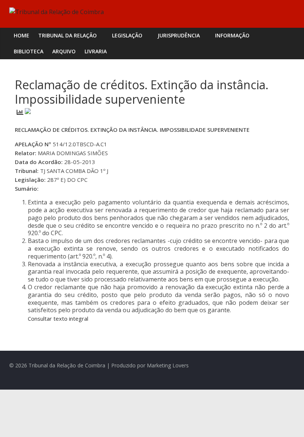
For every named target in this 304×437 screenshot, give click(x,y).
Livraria (96, 51)
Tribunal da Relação (67, 35)
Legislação (127, 35)
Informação (232, 35)
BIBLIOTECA (28, 51)
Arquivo (64, 51)
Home (21, 35)
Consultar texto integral (58, 318)
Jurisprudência (179, 35)
